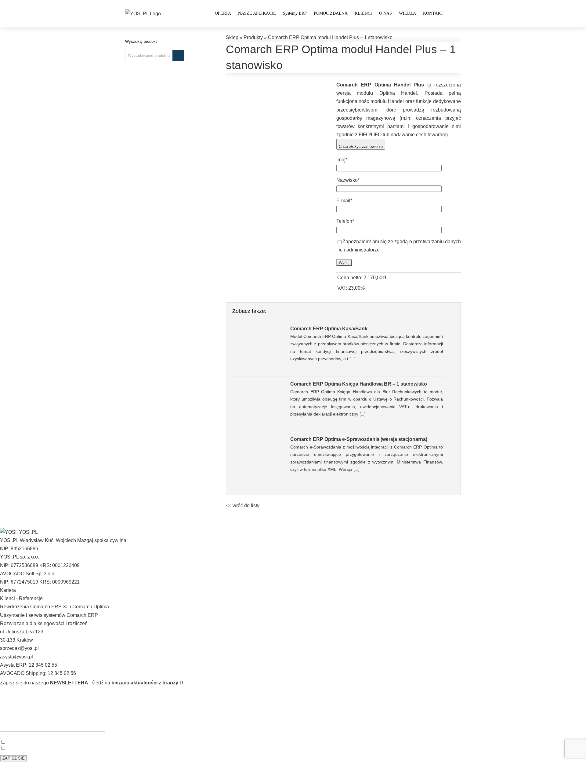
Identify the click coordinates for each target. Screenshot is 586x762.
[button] (452, 13)
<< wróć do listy (242, 505)
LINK (136, 741)
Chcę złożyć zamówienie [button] (361, 146)
